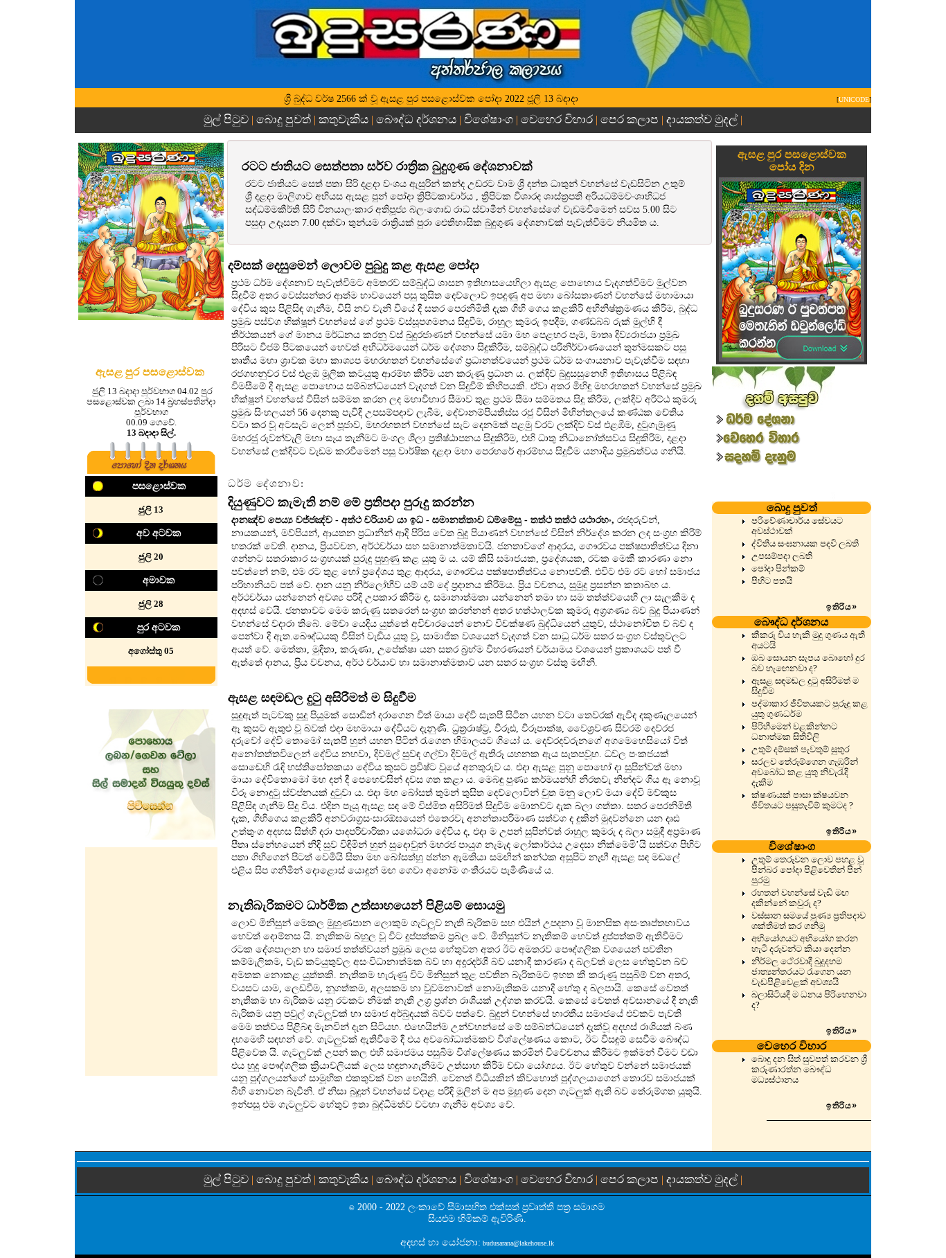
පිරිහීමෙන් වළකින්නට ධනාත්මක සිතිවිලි (794, 732)
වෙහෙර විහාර (557, 119)
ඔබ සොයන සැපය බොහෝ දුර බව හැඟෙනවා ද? (808, 663)
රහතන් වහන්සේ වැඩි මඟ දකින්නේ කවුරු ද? (800, 898)
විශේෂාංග (488, 119)
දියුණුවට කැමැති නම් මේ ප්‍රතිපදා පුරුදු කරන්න (351, 502)
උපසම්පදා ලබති (781, 556)
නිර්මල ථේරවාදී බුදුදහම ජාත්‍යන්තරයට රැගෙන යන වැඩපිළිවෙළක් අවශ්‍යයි (801, 972)
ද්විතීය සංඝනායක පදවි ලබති (805, 544)
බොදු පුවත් (283, 119)
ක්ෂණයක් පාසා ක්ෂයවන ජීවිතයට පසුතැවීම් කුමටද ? (802, 800)
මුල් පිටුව (227, 119)
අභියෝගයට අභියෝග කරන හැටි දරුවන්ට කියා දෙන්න (804, 944)
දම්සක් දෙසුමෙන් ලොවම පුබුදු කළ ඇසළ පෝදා (353, 265)
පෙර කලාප (629, 119)
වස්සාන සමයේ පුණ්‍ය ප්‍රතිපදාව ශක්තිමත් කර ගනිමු (808, 921)
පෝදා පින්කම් (778, 569)
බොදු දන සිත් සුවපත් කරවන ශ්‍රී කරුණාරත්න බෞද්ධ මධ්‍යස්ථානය (809, 1069)
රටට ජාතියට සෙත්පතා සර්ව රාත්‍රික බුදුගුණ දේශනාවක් (387, 166)
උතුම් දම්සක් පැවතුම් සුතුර (800, 749)
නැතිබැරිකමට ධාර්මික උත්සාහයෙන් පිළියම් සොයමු (366, 905)
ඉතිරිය (841, 607)
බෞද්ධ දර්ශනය (416, 119)
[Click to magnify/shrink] (151, 231)
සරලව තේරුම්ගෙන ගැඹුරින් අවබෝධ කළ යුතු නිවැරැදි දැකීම (804, 772)
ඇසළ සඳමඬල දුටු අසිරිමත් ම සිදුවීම (322, 698)
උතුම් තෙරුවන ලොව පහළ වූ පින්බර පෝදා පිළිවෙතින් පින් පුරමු (807, 870)
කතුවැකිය (343, 119)
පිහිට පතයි (771, 581)
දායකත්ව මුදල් (702, 119)
